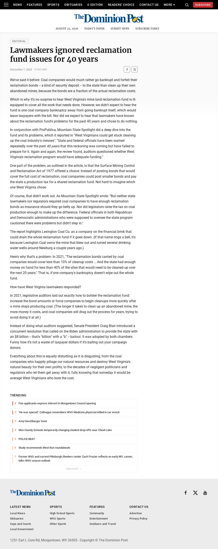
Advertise (135, 513)
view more (72, 468)
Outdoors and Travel (103, 523)
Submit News (120, 28)
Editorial (19, 41)
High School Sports (62, 513)
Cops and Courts (20, 523)
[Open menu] (6, 4)
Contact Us (149, 4)
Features (34, 4)
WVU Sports (57, 518)
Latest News (20, 506)
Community (97, 513)
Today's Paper (94, 28)
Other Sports (58, 523)
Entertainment (99, 518)
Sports (53, 4)
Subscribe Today (147, 28)
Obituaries (73, 4)
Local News (17, 513)
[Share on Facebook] (127, 69)
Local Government (21, 529)
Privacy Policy (138, 518)
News (17, 4)
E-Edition (95, 4)
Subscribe (203, 4)
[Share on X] (134, 69)
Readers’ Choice (121, 4)
